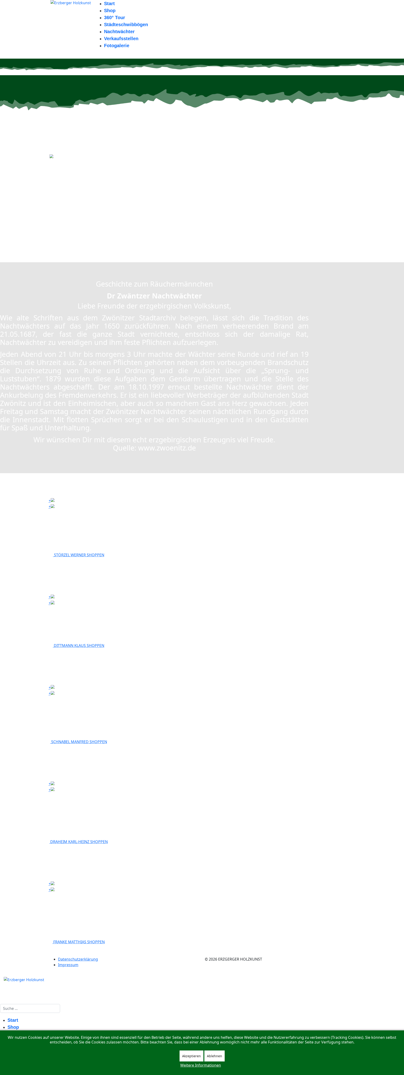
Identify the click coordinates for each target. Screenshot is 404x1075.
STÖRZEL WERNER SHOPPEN (78, 554)
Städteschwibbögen (126, 24)
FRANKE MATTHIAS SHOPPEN (78, 941)
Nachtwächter (119, 31)
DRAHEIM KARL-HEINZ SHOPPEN (78, 841)
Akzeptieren (191, 1056)
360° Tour (114, 17)
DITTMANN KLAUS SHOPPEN (78, 645)
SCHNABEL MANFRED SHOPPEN (78, 741)
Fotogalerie (116, 45)
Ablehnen (214, 1056)
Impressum (68, 964)
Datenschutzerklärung (78, 959)
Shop (109, 10)
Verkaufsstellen (121, 38)
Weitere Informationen (200, 1065)
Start (109, 3)
